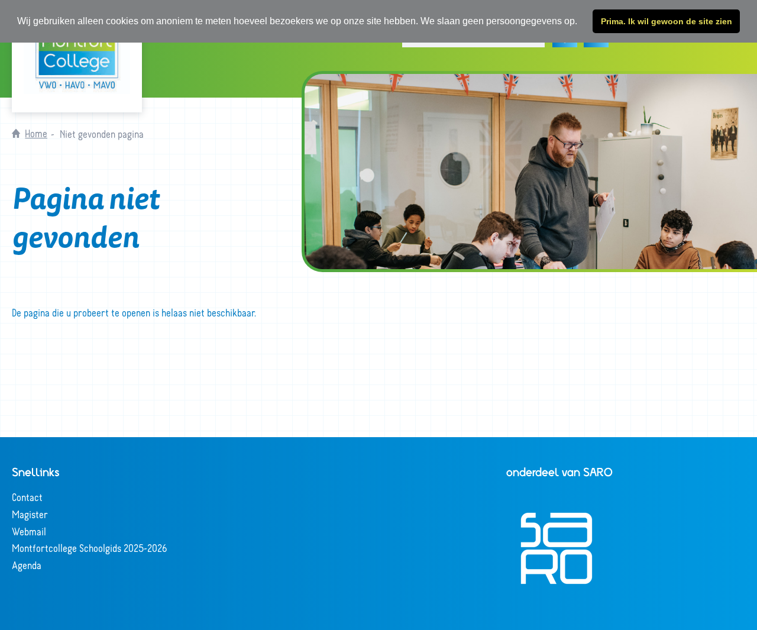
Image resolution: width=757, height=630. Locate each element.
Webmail (29, 531)
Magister (30, 514)
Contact (27, 496)
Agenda (26, 564)
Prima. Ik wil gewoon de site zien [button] (666, 21)
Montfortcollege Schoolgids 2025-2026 (89, 547)
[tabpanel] (531, 171)
